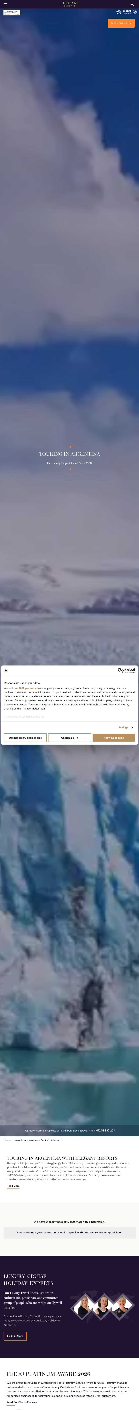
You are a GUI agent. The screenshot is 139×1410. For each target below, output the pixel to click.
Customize (67, 737)
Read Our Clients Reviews (22, 1402)
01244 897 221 (105, 1131)
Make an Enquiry (121, 23)
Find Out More (15, 1336)
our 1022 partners (25, 688)
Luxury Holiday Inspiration (26, 1140)
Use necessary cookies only (25, 737)
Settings (123, 727)
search (132, 4)
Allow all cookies (114, 737)
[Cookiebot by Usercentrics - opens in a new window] (120, 670)
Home (7, 1140)
